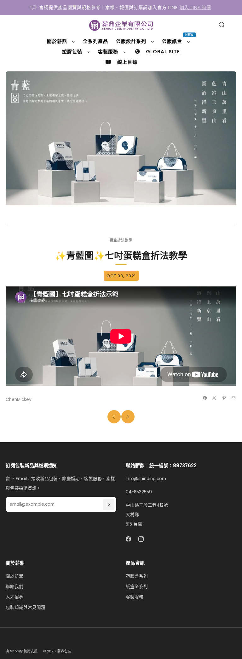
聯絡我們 (14, 587)
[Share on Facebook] (204, 397)
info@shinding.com (146, 479)
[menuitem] (61, 41)
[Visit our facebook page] (128, 539)
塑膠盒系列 (137, 576)
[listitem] (121, 7)
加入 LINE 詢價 (195, 7)
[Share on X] (214, 397)
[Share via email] (233, 397)
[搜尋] (221, 24)
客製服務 (134, 597)
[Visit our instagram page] (141, 539)
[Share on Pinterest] (224, 397)
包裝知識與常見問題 (25, 607)
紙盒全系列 (137, 587)
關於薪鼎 (14, 576)
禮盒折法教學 (121, 240)
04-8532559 (139, 492)
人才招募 (14, 597)
